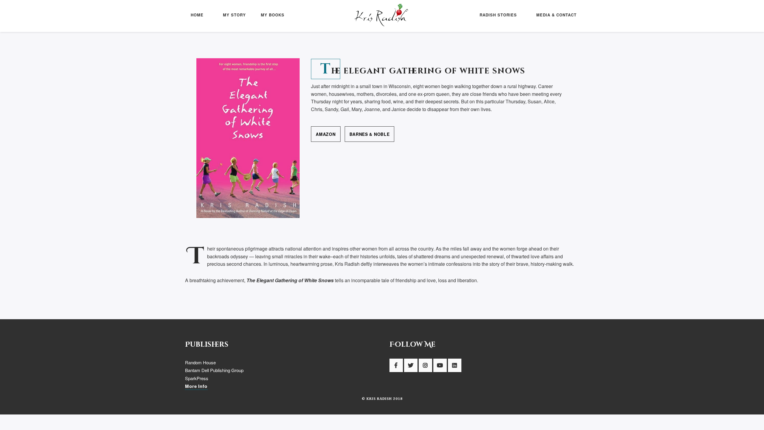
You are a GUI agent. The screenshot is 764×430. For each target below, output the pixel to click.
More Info (196, 386)
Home (197, 15)
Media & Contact (556, 15)
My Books (272, 15)
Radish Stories (498, 15)
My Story (234, 15)
